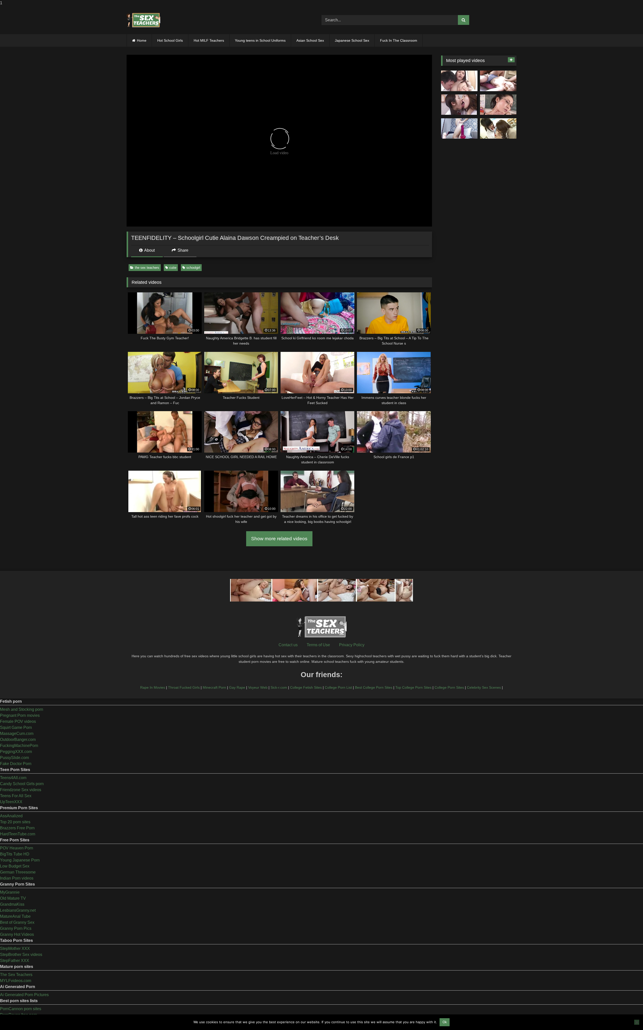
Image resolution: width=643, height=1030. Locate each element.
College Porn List (338, 687)
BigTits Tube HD (14, 854)
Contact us (288, 645)
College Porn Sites (449, 687)
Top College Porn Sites (413, 687)
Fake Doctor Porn (15, 764)
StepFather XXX (14, 960)
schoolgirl (193, 267)
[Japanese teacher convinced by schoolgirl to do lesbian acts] (498, 128)
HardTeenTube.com (17, 834)
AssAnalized (11, 816)
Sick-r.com (279, 687)
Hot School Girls (170, 40)
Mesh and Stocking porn (21, 709)
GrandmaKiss (12, 904)
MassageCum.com (16, 733)
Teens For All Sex (15, 796)
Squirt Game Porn (16, 727)
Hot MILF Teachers (209, 40)
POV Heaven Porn (16, 848)
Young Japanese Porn (20, 860)
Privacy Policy (351, 645)
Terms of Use (318, 645)
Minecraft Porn (214, 687)
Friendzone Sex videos (20, 790)
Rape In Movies (152, 687)
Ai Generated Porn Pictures (24, 995)
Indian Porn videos (16, 878)
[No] (636, 1022)
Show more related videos (279, 538)
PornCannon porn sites (20, 1009)
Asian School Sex (310, 40)
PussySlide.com (14, 757)
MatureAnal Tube (15, 916)
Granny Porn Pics (15, 928)
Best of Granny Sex (17, 922)
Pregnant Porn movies (20, 715)
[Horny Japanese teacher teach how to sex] (498, 104)
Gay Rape (237, 687)
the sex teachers (147, 267)
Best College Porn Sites (373, 687)
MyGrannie (10, 892)
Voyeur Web (257, 687)
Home (141, 40)
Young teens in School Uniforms (260, 40)
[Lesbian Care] (459, 104)
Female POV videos (18, 721)
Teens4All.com (13, 778)
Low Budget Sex (14, 866)
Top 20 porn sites (15, 822)
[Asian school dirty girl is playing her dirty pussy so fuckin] (459, 128)
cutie (172, 267)
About (149, 250)
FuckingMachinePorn (19, 745)
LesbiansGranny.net (18, 910)
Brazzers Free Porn (17, 828)
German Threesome (18, 872)
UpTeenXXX (11, 802)
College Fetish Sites (306, 687)
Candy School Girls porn (22, 784)
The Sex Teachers (16, 974)
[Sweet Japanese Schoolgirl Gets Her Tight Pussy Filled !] (498, 81)
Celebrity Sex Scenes (484, 687)
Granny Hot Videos (17, 934)
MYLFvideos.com (15, 981)
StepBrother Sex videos (21, 954)
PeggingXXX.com (16, 751)
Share (182, 250)
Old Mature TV (13, 898)
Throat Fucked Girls (184, 687)
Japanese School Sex (352, 40)
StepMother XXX (15, 948)
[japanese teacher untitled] (459, 81)
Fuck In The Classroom (398, 40)
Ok (445, 1022)
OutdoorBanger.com (18, 739)
